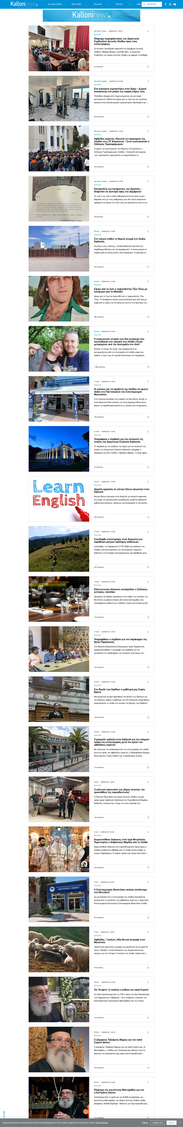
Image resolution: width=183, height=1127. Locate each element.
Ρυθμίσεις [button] (145, 1122)
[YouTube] (174, 4)
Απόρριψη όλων (158, 1122)
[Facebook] (165, 4)
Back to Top (4, 1116)
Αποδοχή (171, 1122)
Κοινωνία (97, 35)
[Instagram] (170, 4)
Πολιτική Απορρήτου (102, 1122)
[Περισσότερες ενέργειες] (149, 31)
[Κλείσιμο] (179, 1123)
